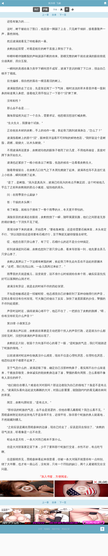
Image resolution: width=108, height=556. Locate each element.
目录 (54, 15)
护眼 (45, 9)
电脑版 (47, 529)
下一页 (62, 15)
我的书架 (56, 529)
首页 (40, 529)
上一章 (45, 15)
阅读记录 (66, 529)
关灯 (36, 9)
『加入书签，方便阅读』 (54, 476)
